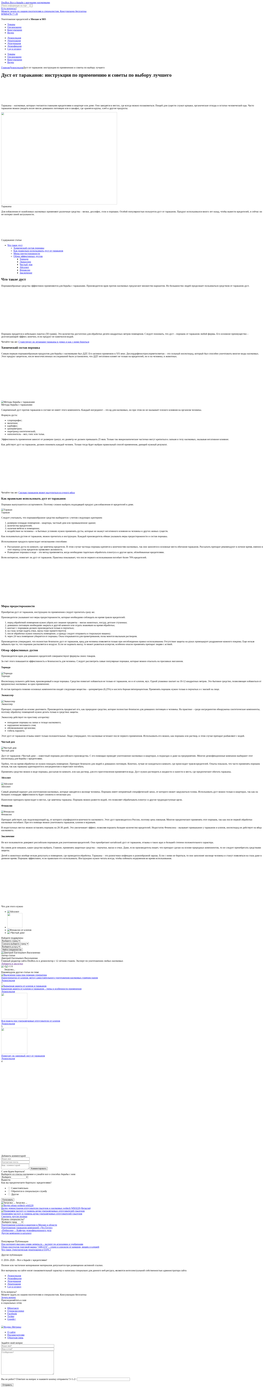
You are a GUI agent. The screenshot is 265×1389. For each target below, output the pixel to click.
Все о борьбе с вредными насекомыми (25, 2)
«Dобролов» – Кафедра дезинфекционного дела (26, 1230)
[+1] (8, 966)
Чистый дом (26, 264)
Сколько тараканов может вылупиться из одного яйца (46, 492)
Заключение (26, 272)
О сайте (11, 1332)
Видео (10, 32)
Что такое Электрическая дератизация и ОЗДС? (26, 1249)
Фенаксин (25, 270)
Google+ (11, 1319)
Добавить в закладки (12, 963)
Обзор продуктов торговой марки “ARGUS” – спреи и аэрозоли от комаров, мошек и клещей (50, 1247)
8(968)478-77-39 (9, 14)
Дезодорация (14, 43)
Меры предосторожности (26, 253)
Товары (11, 24)
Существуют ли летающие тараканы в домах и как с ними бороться (53, 342)
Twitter (10, 1316)
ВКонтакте (13, 1308)
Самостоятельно (19, 1188)
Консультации (14, 30)
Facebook (12, 1313)
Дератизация (14, 40)
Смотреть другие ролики (14, 1216)
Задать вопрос (8, 1297)
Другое (15, 1194)
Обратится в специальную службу (29, 1191)
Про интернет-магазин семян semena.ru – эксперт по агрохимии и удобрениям (42, 1244)
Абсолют (24, 267)
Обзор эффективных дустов (28, 256)
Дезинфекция (14, 46)
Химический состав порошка (28, 248)
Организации (14, 27)
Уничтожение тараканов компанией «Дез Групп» (27, 1227)
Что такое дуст (15, 245)
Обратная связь (15, 1337)
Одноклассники (15, 1311)
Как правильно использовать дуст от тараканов (38, 250)
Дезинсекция (14, 38)
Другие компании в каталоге (16, 1233)
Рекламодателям (15, 1335)
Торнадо (24, 259)
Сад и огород (14, 49)
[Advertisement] (93, 91)
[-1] (3, 966)
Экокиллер (25, 261)
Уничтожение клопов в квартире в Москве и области (29, 1225)
